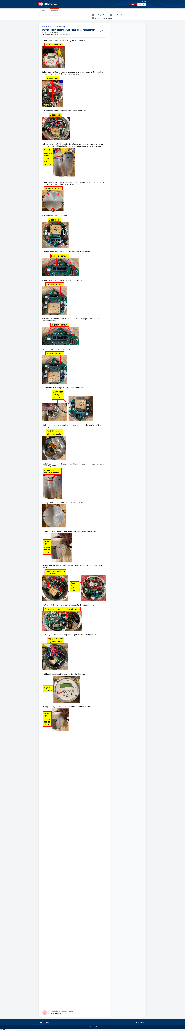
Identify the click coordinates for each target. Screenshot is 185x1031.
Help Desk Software (88, 1027)
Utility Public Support (60, 26)
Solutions (54, 11)
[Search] (43, 15)
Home (43, 11)
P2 (70, 26)
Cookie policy (140, 1022)
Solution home (47, 26)
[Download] (88, 508)
